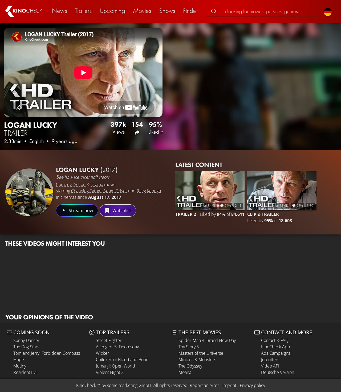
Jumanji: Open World (115, 366)
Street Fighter (108, 340)
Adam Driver (115, 191)
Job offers (270, 359)
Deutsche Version (277, 372)
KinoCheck (86, 385)
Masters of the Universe (200, 353)
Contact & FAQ (275, 340)
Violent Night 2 (110, 372)
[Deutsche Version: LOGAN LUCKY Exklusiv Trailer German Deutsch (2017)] (328, 11)
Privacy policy (252, 385)
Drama (97, 184)
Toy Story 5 (188, 346)
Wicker (102, 353)
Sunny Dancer (26, 340)
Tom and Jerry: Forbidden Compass (46, 353)
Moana (184, 372)
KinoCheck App (275, 346)
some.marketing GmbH (129, 385)
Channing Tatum (86, 191)
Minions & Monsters (197, 359)
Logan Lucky (86, 170)
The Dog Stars (26, 346)
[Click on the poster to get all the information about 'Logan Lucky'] (29, 192)
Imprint (229, 385)
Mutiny (19, 366)
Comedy (64, 184)
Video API (270, 366)
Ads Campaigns (275, 353)
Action (80, 184)
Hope (18, 359)
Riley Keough (149, 191)
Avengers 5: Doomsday (117, 346)
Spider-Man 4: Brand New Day (207, 340)
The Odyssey (190, 366)
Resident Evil (25, 372)
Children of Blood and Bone (122, 359)
